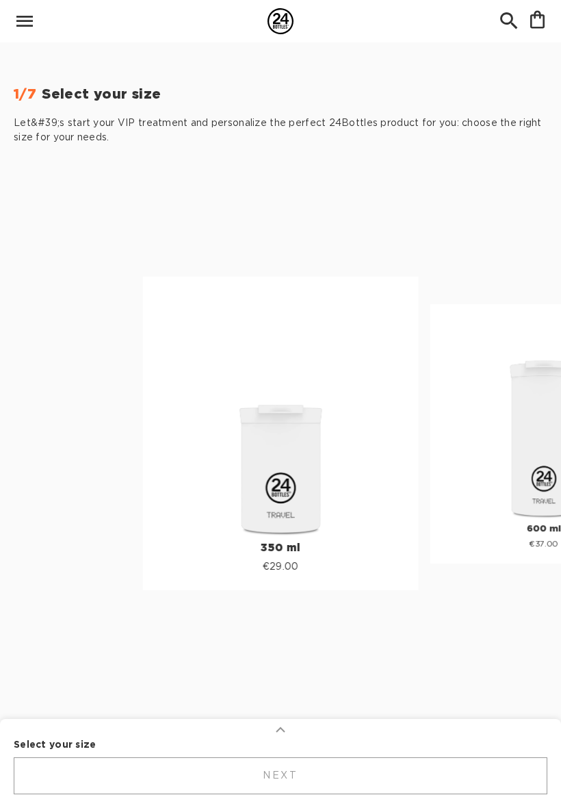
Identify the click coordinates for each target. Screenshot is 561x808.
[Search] (509, 21)
